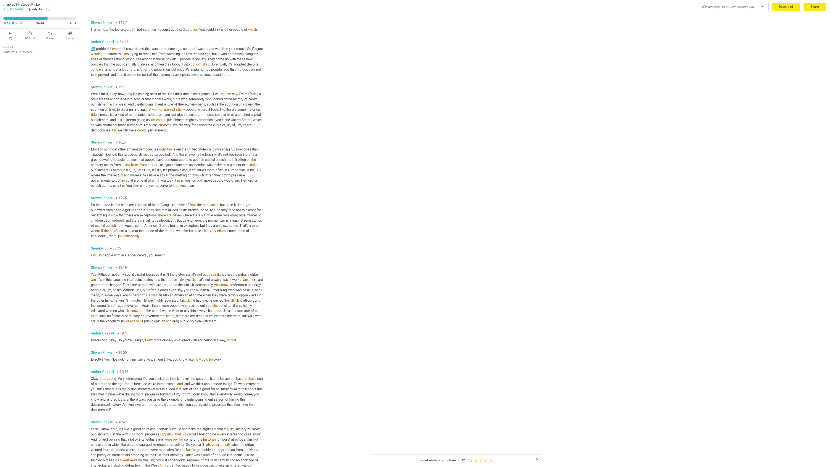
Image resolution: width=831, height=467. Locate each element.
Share (814, 6)
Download (786, 6)
